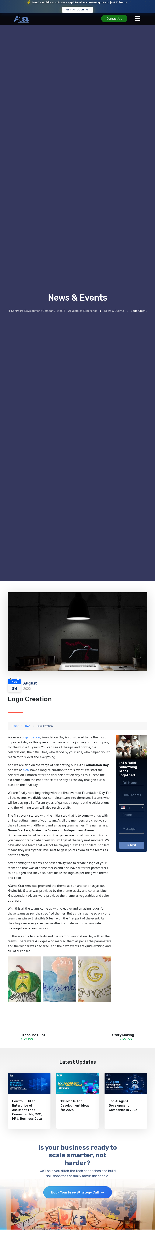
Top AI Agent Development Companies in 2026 (123, 1105)
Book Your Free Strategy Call (75, 1192)
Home (15, 726)
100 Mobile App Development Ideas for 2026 (74, 1105)
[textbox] (132, 807)
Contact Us (114, 19)
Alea (26, 770)
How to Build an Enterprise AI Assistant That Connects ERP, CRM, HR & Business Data (27, 1110)
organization (31, 737)
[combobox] (132, 807)
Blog (27, 726)
